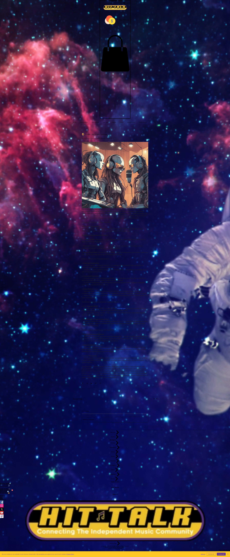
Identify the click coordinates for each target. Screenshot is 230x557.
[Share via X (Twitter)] (87, 383)
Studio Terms (105, 122)
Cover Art (121, 122)
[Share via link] (96, 383)
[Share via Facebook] (82, 383)
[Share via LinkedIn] (91, 383)
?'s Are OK (221, 554)
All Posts (74, 122)
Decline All (211, 554)
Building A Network (143, 122)
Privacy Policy (70, 554)
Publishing (114, 122)
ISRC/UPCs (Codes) (131, 122)
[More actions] (147, 134)
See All (155, 398)
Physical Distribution (84, 122)
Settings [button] (203, 554)
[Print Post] (100, 383)
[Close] (228, 554)
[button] (115, 53)
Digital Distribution (95, 122)
